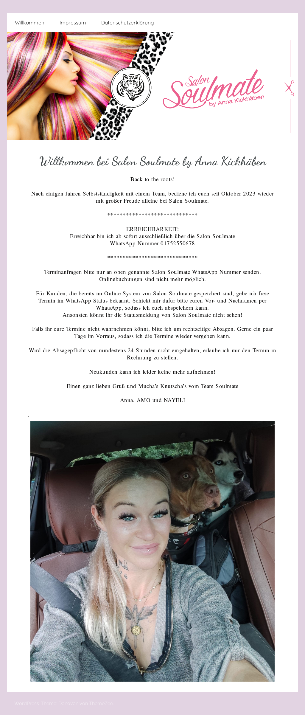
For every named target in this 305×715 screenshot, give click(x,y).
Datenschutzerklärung (127, 22)
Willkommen (29, 22)
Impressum (73, 22)
